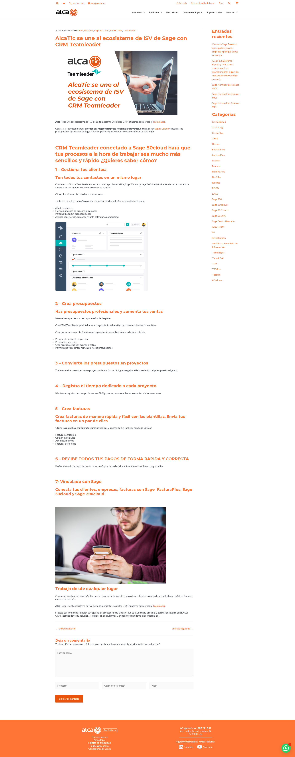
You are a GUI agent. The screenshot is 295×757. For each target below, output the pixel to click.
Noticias (88, 30)
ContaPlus (217, 132)
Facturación (218, 149)
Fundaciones (172, 12)
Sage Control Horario (223, 221)
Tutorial (216, 274)
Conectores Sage (191, 12)
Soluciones (137, 12)
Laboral (216, 160)
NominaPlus (218, 171)
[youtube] (64, 3)
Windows (217, 280)
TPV (214, 263)
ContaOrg (217, 127)
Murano (216, 166)
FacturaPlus (218, 154)
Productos (154, 12)
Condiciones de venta (99, 748)
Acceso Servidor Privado (202, 3)
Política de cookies (100, 745)
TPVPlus (216, 269)
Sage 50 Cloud (101, 30)
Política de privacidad (99, 742)
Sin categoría (219, 237)
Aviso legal (99, 739)
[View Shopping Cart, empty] (237, 3)
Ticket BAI (218, 258)
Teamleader (129, 30)
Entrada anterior (66, 628)
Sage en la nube (214, 12)
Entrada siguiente (182, 628)
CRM (80, 30)
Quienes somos (100, 736)
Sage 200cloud (220, 204)
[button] (229, 3)
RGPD (215, 188)
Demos (216, 143)
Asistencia (182, 3)
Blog (221, 3)
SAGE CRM (116, 30)
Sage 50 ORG (219, 215)
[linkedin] (57, 3)
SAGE (215, 193)
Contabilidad (219, 121)
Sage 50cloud (162, 128)
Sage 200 (217, 199)
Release (216, 182)
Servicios (230, 12)
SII (213, 232)
